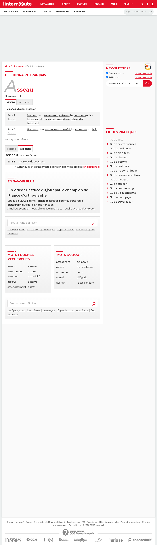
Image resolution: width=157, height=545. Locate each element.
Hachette (32, 129)
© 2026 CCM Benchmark (93, 525)
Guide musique (119, 179)
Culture (82, 4)
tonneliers (33, 119)
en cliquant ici (91, 166)
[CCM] (31, 540)
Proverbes (79, 11)
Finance (99, 4)
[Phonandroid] (140, 540)
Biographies (29, 11)
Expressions (62, 11)
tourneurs (81, 129)
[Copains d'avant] (81, 540)
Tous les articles (73, 522)
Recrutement (93, 522)
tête (73, 119)
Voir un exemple (143, 73)
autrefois (64, 115)
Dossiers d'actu (116, 73)
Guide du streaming (122, 188)
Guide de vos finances (123, 144)
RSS (83, 522)
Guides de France (120, 148)
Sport (66, 4)
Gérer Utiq (145, 522)
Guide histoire (118, 157)
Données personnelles (109, 522)
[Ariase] (115, 540)
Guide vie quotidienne (123, 192)
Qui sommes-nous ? (15, 522)
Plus (127, 4)
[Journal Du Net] (48, 540)
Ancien (12, 119)
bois (94, 129)
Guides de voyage (120, 197)
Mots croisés (24, 102)
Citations (45, 11)
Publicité (53, 522)
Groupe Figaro (75, 525)
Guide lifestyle (118, 161)
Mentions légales (60, 525)
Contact (61, 522)
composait (56, 119)
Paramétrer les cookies (130, 522)
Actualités (47, 4)
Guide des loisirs (119, 166)
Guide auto (116, 139)
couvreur (39, 161)
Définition (11, 148)
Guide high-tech (120, 153)
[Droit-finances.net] (63, 540)
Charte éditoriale (41, 522)
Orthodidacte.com (84, 208)
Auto (114, 4)
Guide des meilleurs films (125, 175)
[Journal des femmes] (13, 540)
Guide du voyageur (121, 201)
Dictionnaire (11, 11)
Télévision (113, 77)
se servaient (51, 115)
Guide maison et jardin (123, 170)
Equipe (29, 522)
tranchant (33, 123)
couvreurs (80, 115)
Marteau (32, 115)
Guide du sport (119, 183)
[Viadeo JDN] (98, 540)
